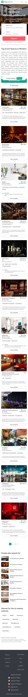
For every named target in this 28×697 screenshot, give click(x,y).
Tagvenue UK (14, 687)
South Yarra (20, 615)
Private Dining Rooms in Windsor (16, 582)
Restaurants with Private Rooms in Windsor (18, 600)
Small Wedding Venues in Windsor (16, 594)
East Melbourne (15, 623)
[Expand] (25, 2)
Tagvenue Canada (15, 677)
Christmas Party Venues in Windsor (16, 576)
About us (7, 654)
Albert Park (15, 619)
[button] (22, 2)
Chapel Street (5, 619)
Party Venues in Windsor (16, 564)
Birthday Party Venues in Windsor (16, 570)
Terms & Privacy (20, 654)
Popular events (20, 669)
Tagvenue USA (14, 690)
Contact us (7, 662)
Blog (21, 662)
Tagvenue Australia (16, 674)
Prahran (4, 615)
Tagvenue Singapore (16, 684)
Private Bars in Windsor (16, 588)
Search (14, 38)
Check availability (14, 121)
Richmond (5, 623)
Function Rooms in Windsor (17, 558)
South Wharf (5, 630)
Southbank (17, 627)
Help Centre (7, 658)
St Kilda (12, 615)
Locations (21, 665)
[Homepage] (7, 2)
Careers (7, 666)
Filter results (15, 85)
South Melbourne (6, 627)
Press (20, 658)
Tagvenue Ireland (15, 680)
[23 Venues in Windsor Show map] (14, 77)
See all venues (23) (14, 80)
